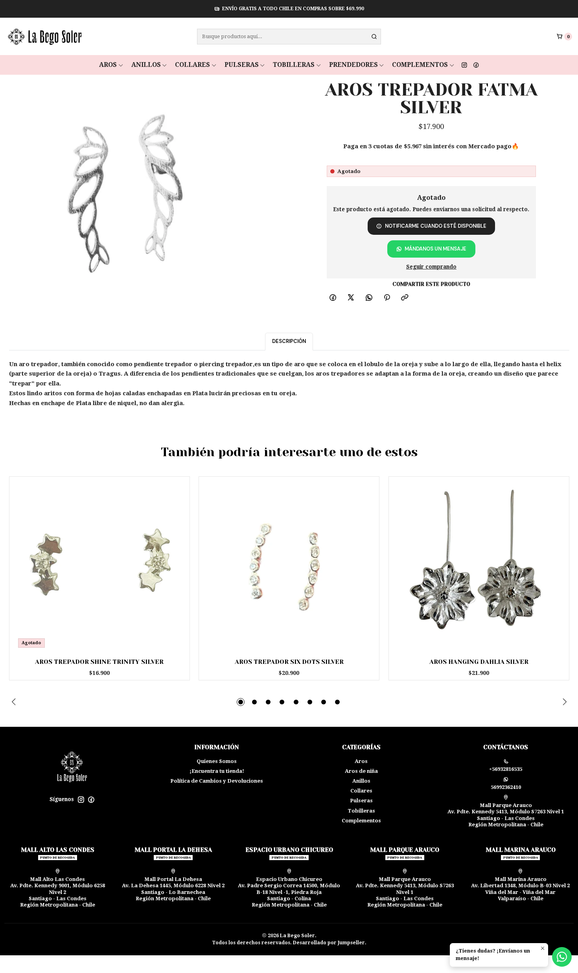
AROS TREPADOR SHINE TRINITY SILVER (99, 661)
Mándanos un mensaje (435, 248)
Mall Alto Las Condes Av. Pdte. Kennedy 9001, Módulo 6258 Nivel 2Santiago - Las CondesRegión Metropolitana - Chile (57, 892)
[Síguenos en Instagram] (464, 65)
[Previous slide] (15, 702)
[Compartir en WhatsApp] (369, 298)
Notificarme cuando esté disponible (435, 226)
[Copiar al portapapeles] (405, 298)
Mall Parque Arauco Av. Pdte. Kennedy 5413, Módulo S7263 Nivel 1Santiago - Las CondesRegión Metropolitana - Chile (505, 814)
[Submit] (374, 36)
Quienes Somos (217, 761)
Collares (192, 64)
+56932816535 (505, 769)
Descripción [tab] (289, 341)
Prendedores (353, 64)
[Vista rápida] (171, 564)
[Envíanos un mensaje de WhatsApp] (562, 957)
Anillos (146, 64)
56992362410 (506, 787)
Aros (108, 64)
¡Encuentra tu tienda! (217, 771)
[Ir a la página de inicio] (44, 36)
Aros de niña (361, 771)
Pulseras (242, 64)
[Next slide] (563, 702)
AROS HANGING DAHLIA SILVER (478, 661)
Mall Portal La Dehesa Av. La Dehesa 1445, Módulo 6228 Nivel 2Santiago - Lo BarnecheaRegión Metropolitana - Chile (173, 888)
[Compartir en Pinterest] (387, 298)
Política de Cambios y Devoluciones (216, 781)
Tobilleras (294, 64)
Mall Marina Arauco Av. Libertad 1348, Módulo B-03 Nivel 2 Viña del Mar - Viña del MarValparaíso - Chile (520, 888)
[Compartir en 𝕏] (351, 298)
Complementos (420, 64)
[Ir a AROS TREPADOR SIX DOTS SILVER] (289, 566)
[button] (240, 702)
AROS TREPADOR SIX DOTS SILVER (289, 661)
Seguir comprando (431, 267)
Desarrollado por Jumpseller (329, 942)
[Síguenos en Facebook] (476, 65)
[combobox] (289, 36)
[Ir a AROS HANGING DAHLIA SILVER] (479, 566)
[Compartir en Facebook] (333, 298)
